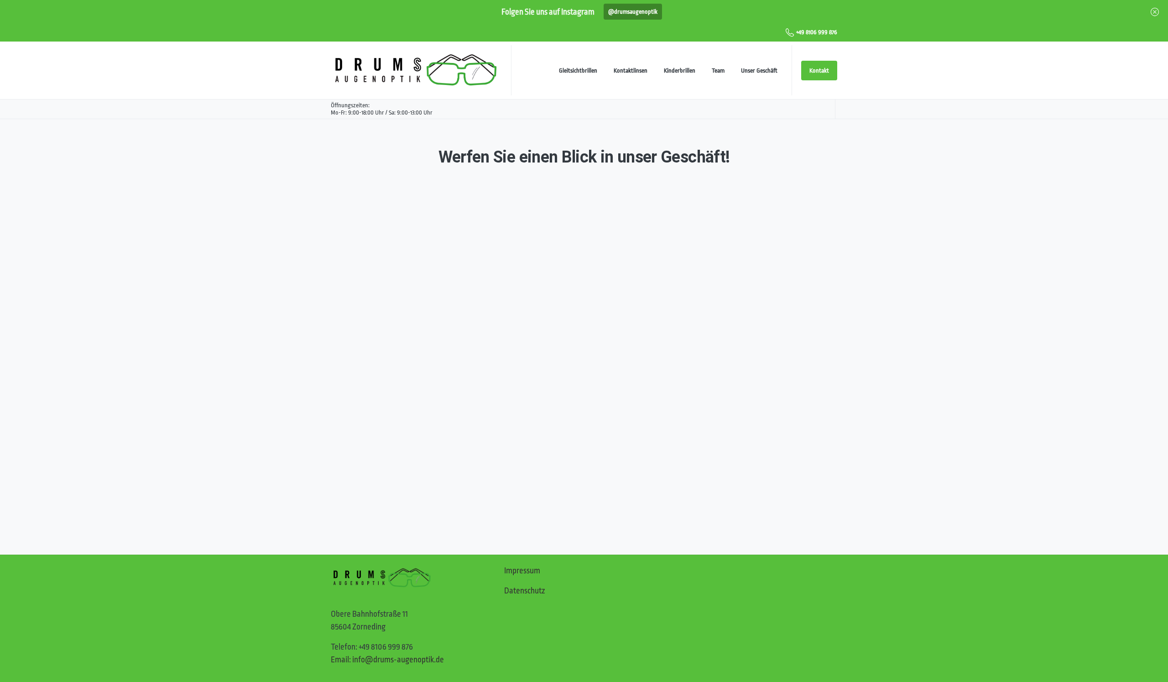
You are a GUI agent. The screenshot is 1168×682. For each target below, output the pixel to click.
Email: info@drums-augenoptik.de (387, 659)
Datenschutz (524, 590)
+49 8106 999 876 (816, 32)
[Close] (1155, 11)
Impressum (522, 570)
